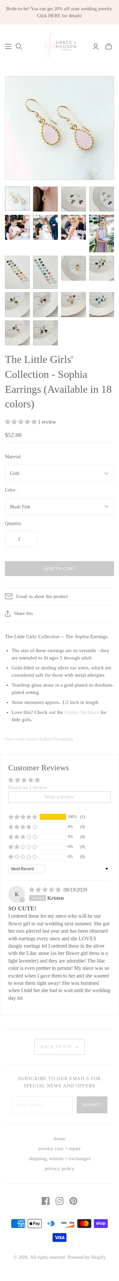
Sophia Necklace (81, 712)
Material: (13, 456)
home (59, 1138)
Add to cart (59, 568)
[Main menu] (8, 46)
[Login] (95, 46)
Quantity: (13, 523)
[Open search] (19, 46)
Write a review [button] (59, 797)
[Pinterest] (73, 1201)
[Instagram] (59, 1201)
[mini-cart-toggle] (108, 46)
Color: (11, 489)
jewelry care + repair (59, 1148)
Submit (92, 1104)
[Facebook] (46, 1201)
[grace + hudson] (59, 45)
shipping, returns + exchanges (60, 1158)
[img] (45, 890)
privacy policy (59, 1168)
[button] (21, 422)
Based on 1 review (27, 787)
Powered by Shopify (86, 1257)
